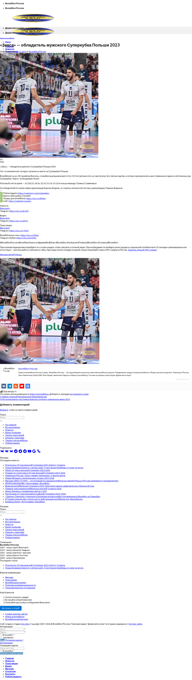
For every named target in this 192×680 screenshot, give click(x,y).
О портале (10, 671)
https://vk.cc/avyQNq (26, 238)
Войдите (4, 410)
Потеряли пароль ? (14, 640)
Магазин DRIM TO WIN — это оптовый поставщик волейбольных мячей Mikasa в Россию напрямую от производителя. (61, 480)
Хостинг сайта (135, 624)
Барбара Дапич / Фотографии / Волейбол (25, 501)
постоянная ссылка (79, 394)
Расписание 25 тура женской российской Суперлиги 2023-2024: (35, 494)
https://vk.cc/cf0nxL (30, 235)
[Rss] (15, 386)
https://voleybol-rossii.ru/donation (33, 193)
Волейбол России (37, 51)
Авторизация (6, 642)
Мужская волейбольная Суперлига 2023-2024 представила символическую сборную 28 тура (49, 486)
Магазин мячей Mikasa (11, 254)
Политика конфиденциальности (20, 585)
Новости (9, 49)
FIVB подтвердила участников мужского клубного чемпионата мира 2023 (35, 399)
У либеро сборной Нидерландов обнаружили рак (23, 396)
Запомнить (8, 637)
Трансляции (11, 580)
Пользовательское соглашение (20, 587)
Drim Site (25, 624)
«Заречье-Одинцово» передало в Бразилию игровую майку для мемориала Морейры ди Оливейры (52, 496)
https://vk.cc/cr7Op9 (18, 230)
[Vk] (3, 386)
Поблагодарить (12, 443)
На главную (10, 424)
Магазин (9, 577)
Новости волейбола (7, 38)
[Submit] (1, 515)
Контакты (10, 674)
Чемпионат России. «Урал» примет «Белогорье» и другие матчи (35, 475)
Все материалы (12, 427)
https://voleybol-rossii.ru (20, 201)
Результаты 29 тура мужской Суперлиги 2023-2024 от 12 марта (35, 465)
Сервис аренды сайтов (16, 614)
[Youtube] (21, 386)
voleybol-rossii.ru (182, 379)
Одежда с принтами (14, 438)
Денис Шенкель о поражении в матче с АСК (26, 491)
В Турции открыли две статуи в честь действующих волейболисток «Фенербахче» (44, 499)
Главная (9, 658)
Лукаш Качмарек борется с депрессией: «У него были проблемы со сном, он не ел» (44, 467)
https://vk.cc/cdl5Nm (36, 198)
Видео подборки (13, 432)
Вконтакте (5, 208)
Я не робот (8, 635)
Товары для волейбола (16, 440)
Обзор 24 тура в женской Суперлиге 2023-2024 (27, 470)
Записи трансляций (14, 435)
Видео (8, 666)
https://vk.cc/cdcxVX (18, 211)
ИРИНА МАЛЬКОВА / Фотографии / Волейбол (27, 483)
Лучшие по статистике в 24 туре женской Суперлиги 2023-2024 (35, 473)
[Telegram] (9, 386)
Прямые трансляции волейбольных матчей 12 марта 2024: (33, 488)
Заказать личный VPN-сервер (142, 250)
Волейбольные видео (15, 582)
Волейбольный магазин (16, 619)
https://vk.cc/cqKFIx (18, 221)
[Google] (27, 386)
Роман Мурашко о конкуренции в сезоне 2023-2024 (29, 478)
